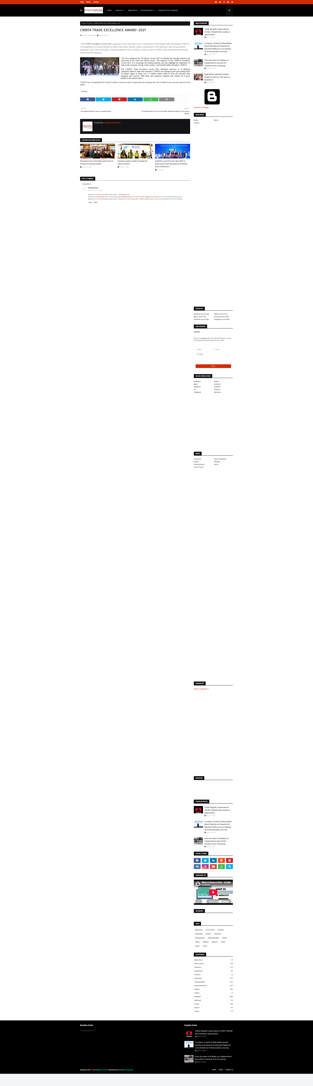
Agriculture (199, 930)
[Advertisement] (135, 263)
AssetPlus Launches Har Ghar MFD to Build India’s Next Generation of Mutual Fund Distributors (171, 164)
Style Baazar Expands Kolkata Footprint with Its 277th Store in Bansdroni (217, 77)
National (215, 942)
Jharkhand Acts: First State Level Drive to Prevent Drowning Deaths (96, 162)
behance (217, 389)
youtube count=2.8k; (221, 317)
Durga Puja (198, 934)
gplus (196, 384)
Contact (96, 2)
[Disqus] (135, 346)
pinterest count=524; (201, 319)
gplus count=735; (200, 317)
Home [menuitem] (109, 10)
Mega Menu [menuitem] (132, 10)
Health (196, 462)
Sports (197, 946)
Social (216, 464)
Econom (208, 934)
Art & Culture (210, 930)
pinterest (217, 384)
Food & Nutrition (220, 459)
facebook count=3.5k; (201, 314)
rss (195, 389)
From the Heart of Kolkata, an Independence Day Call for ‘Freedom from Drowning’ (216, 63)
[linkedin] (213, 860)
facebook (197, 381)
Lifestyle (217, 462)
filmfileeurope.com (128, 197)
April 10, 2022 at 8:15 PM (95, 190)
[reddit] (221, 860)
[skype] (232, 2)
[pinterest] (228, 2)
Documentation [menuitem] (147, 10)
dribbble (217, 387)
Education (197, 459)
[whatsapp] (221, 866)
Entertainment (199, 464)
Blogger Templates (126, 1070)
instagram (197, 392)
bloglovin (197, 387)
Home (82, 2)
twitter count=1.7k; (220, 314)
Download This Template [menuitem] (168, 10)
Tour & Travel (198, 467)
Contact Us (229, 1070)
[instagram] (224, 2)
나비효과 (141, 199)
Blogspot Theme (101, 1070)
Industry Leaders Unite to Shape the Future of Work (132, 162)
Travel (205, 946)
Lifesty (197, 942)
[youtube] (213, 866)
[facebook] (215, 2)
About (88, 2)
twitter (216, 381)
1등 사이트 (159, 199)
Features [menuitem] (118, 10)
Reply (90, 202)
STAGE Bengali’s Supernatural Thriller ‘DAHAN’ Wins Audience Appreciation (217, 32)
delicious (217, 392)
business (90, 23)
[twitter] (220, 2)
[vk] (197, 866)
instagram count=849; (222, 319)
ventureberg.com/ (101, 197)
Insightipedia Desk (89, 35)
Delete (95, 202)
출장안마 (149, 197)
